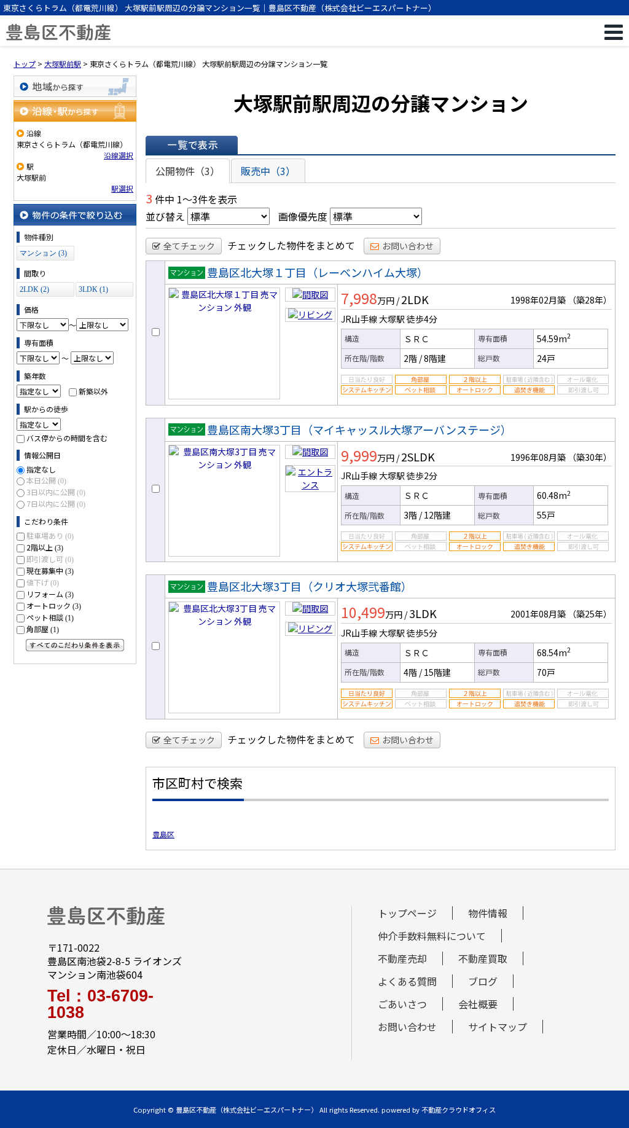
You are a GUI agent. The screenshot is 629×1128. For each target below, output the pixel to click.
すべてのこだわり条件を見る (75, 645)
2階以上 (44, 547)
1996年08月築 (538, 457)
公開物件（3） (187, 170)
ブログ (483, 981)
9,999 (359, 455)
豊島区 (163, 834)
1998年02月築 (538, 300)
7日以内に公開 (55, 503)
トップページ (407, 913)
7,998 (359, 298)
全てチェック (189, 246)
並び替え (165, 216)
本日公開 (46, 480)
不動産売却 (402, 958)
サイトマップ (497, 1026)
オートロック (53, 605)
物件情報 (487, 913)
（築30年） (590, 457)
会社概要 (478, 1004)
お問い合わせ (408, 246)
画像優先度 (302, 216)
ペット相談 (50, 617)
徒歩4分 (422, 319)
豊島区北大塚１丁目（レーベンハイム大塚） (317, 272)
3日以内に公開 (55, 492)
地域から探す (75, 86)
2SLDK (418, 456)
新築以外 (93, 391)
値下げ (42, 582)
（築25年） (590, 614)
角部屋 (42, 629)
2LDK (415, 299)
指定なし (41, 469)
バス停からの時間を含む (66, 438)
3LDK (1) (93, 289)
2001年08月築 (538, 614)
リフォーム (50, 594)
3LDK (423, 613)
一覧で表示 (192, 145)
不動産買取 (482, 958)
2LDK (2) (34, 289)
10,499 (363, 611)
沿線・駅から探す (75, 111)
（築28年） (590, 300)
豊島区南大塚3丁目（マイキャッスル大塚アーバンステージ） (359, 429)
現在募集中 (50, 570)
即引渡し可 (50, 559)
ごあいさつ (402, 1004)
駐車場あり (50, 535)
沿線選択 (118, 155)
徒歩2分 (422, 475)
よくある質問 (407, 981)
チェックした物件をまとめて (291, 245)
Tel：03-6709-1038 (100, 1004)
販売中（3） (268, 170)
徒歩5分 (422, 633)
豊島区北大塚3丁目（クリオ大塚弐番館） (309, 586)
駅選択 (122, 188)
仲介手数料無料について (432, 935)
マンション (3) (43, 253)
